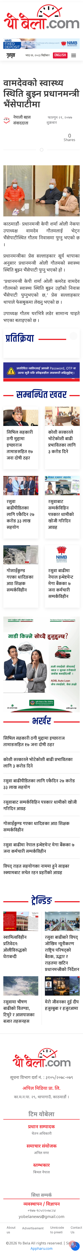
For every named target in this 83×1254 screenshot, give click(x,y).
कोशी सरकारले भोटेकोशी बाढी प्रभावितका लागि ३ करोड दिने (62, 442)
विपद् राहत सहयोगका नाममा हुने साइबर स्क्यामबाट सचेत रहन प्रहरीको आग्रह (36, 870)
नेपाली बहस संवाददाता (22, 120)
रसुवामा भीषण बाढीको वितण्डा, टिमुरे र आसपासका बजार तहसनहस (19, 1011)
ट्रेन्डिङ (41, 901)
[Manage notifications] (72, 1244)
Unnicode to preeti (57, 1230)
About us (11, 1230)
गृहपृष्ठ (11, 55)
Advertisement (33, 1228)
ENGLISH (60, 55)
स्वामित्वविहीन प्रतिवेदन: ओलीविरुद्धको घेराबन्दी (15, 947)
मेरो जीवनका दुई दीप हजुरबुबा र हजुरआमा (62, 1005)
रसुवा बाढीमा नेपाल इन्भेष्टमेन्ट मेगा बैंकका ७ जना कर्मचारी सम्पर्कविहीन (60, 583)
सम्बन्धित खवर (41, 395)
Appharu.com (41, 1249)
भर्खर (41, 721)
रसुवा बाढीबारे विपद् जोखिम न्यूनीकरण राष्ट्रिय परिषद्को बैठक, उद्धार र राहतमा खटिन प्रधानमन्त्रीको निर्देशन (62, 953)
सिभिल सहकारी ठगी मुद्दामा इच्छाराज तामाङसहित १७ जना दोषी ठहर (20, 445)
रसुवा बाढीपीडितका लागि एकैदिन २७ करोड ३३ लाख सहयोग (21, 514)
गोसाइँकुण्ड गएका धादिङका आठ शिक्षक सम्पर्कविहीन (20, 580)
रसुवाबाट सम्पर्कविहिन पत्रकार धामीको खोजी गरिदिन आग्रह (61, 514)
